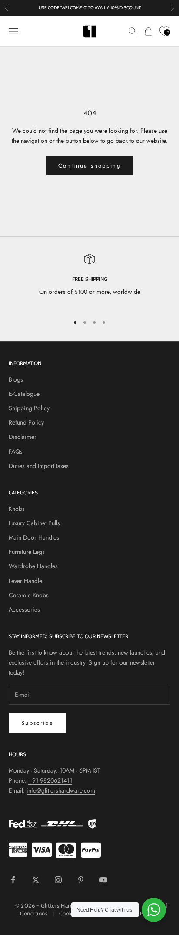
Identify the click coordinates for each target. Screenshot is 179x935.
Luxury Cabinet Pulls (34, 523)
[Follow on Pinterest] (80, 880)
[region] (89, 280)
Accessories (24, 609)
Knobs (17, 508)
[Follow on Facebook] (13, 880)
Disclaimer (22, 436)
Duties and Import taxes (39, 465)
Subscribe (37, 723)
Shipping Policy (29, 408)
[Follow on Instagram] (58, 880)
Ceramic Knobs (29, 595)
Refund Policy (26, 422)
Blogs (16, 379)
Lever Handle (25, 580)
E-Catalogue (24, 393)
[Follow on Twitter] (35, 880)
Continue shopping (89, 165)
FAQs (16, 451)
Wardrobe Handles (33, 566)
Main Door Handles (34, 537)
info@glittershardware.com (61, 790)
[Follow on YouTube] (103, 880)
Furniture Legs (27, 551)
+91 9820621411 (50, 780)
